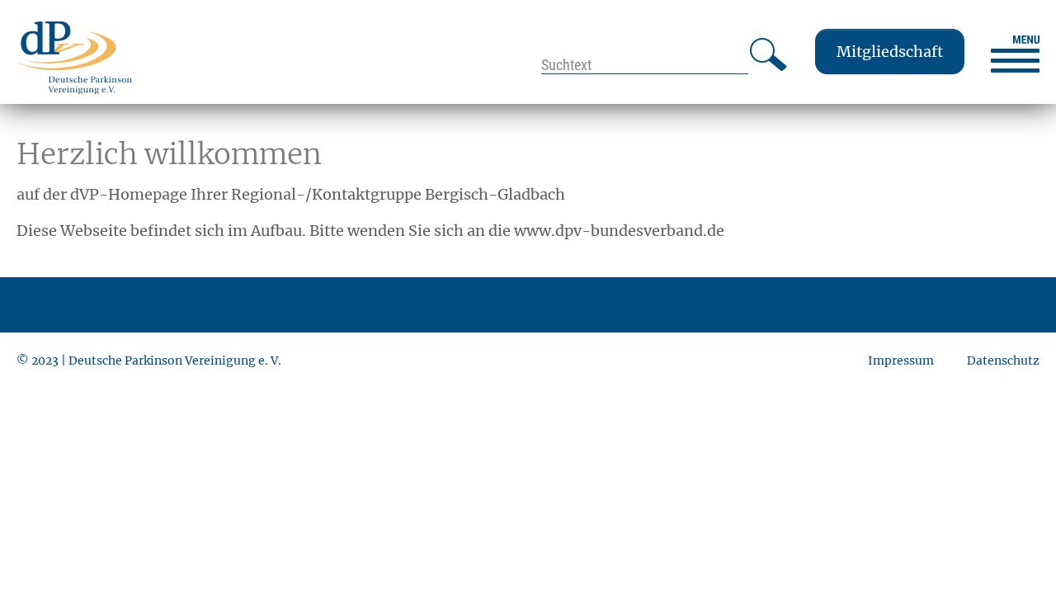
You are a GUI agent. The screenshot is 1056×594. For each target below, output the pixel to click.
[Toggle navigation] (1015, 54)
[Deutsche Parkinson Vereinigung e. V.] (74, 57)
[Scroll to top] (1017, 555)
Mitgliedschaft (890, 51)
